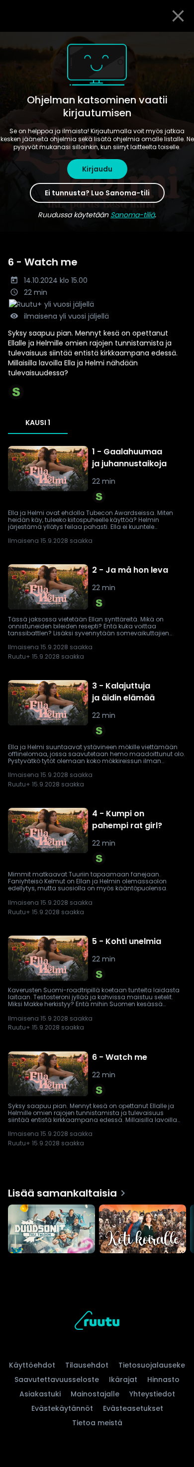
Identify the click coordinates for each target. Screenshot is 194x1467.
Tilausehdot (86, 1365)
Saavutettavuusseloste (56, 1379)
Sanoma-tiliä (132, 215)
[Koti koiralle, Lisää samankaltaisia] (142, 1230)
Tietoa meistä (97, 1423)
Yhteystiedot (152, 1394)
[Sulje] (178, 16)
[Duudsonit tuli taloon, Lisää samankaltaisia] (51, 1230)
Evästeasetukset (133, 1408)
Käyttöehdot (32, 1365)
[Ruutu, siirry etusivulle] (97, 1322)
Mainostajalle (95, 1394)
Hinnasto (163, 1379)
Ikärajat (123, 1379)
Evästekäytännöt (62, 1408)
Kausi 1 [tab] (37, 423)
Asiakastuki (40, 1394)
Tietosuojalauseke (151, 1365)
